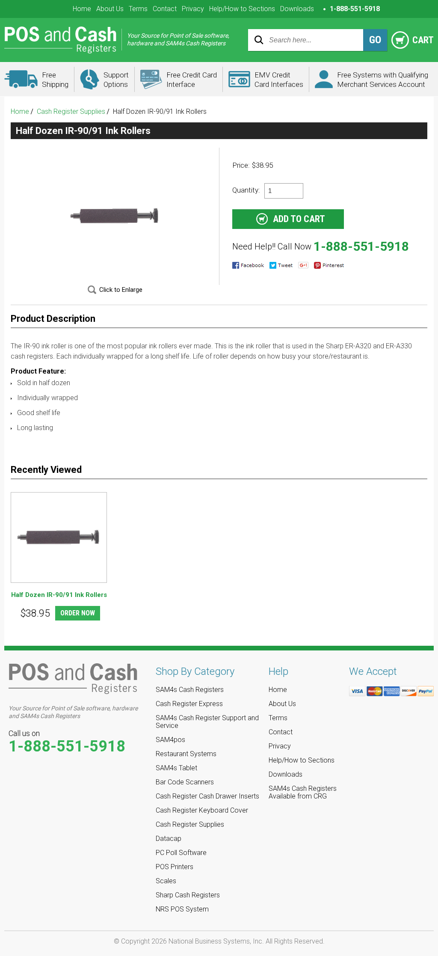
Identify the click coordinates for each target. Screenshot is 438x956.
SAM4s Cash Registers (190, 690)
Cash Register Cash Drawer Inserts (207, 796)
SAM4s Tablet (176, 768)
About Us (110, 9)
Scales (166, 881)
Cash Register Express (189, 704)
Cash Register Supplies (71, 111)
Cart (422, 40)
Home (82, 9)
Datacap (168, 838)
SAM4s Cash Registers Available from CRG (303, 792)
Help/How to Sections (242, 9)
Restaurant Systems (186, 754)
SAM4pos (170, 740)
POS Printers (174, 867)
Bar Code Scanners (185, 782)
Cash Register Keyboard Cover (202, 810)
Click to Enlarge (120, 290)
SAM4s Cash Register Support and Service (207, 722)
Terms (138, 9)
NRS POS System (182, 909)
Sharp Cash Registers (188, 895)
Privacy (193, 9)
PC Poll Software (181, 853)
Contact (165, 9)
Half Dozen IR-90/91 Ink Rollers (59, 595)
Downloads (297, 9)
